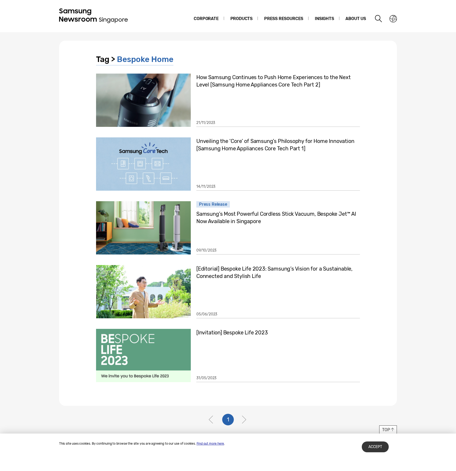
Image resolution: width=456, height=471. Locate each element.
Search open (378, 18)
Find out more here (210, 443)
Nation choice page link (393, 18)
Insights (324, 18)
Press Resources (283, 18)
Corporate (206, 18)
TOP (386, 429)
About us (355, 18)
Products (241, 18)
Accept (375, 447)
